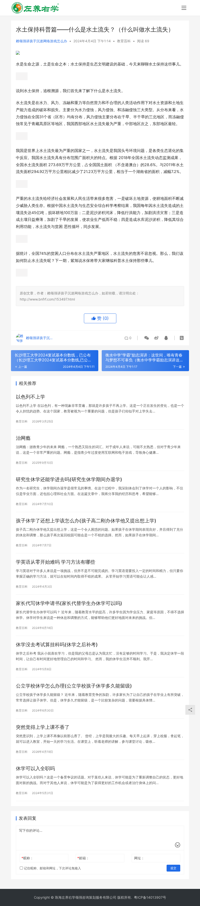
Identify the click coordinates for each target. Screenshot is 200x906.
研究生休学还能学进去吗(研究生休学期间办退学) (69, 479)
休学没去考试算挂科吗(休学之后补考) (57, 644)
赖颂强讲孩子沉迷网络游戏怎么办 (41, 41)
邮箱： (83, 858)
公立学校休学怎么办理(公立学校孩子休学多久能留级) (74, 686)
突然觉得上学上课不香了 (43, 727)
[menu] (184, 7)
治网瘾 (23, 438)
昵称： (27, 858)
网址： (139, 858)
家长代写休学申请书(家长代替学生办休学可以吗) (69, 603)
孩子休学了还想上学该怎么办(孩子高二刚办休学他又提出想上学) (86, 521)
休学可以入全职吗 (35, 768)
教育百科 (124, 41)
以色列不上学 (30, 397)
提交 (173, 868)
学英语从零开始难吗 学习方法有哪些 (55, 562)
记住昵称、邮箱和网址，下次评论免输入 (52, 868)
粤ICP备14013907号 (150, 897)
